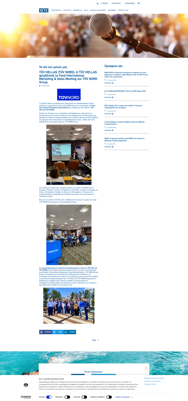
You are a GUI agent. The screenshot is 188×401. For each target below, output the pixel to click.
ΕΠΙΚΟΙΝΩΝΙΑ (130, 3)
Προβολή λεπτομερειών (123, 397)
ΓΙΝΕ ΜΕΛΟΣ (116, 3)
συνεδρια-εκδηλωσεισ (98, 10)
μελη (86, 10)
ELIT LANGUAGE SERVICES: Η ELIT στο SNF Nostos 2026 (125, 91)
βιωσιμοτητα (77, 10)
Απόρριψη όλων (150, 384)
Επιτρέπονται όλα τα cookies (154, 378)
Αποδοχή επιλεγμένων (152, 381)
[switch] (67, 397)
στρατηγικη (67, 10)
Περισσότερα (108, 83)
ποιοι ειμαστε (56, 10)
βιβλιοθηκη (112, 10)
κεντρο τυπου (123, 10)
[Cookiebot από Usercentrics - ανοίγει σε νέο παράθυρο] (26, 397)
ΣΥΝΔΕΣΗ (104, 3)
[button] (97, 3)
